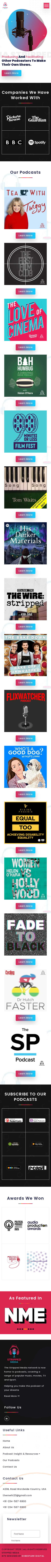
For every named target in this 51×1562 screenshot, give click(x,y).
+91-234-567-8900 (14, 1501)
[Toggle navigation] (46, 5)
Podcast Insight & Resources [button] (20, 1453)
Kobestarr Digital (33, 1556)
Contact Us (10, 1466)
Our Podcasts (11, 1460)
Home (6, 1441)
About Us (8, 1447)
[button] (18, 1329)
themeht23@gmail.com (17, 1495)
